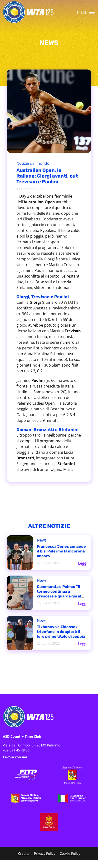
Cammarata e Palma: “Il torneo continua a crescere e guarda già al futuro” (59, 593)
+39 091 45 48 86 (16, 750)
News (42, 540)
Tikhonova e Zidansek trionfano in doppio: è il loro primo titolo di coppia (61, 632)
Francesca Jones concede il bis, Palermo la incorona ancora (61, 551)
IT (77, 12)
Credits (23, 853)
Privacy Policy (44, 853)
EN (83, 12)
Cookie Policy (70, 853)
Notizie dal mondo (32, 163)
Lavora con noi (15, 757)
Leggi (82, 563)
